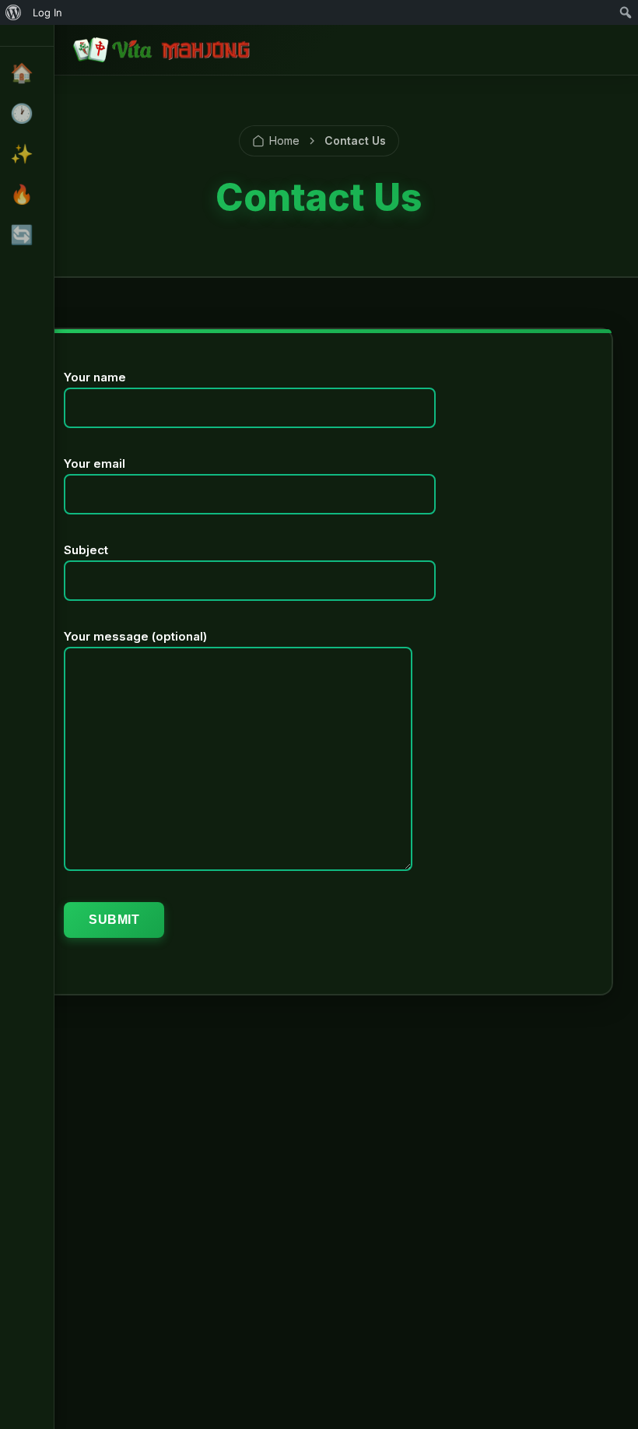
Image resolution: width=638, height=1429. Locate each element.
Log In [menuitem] (47, 12)
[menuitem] (13, 12)
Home (284, 140)
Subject (86, 549)
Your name (95, 377)
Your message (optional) (135, 636)
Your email (94, 463)
